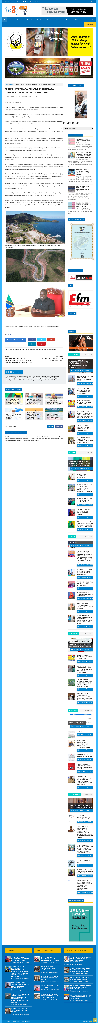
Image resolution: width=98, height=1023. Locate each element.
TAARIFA (79, 731)
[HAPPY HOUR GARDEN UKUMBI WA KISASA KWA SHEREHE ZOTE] (71, 406)
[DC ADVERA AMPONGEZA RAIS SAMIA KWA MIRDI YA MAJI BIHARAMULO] (71, 598)
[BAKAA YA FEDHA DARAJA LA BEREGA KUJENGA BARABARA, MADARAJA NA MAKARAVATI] (71, 575)
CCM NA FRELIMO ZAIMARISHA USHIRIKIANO (82, 475)
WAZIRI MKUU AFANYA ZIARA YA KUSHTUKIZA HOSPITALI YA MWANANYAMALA (34, 401)
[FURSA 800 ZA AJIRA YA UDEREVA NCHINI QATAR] (71, 760)
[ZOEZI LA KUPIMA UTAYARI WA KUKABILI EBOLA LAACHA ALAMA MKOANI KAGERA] (71, 431)
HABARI (12, 84)
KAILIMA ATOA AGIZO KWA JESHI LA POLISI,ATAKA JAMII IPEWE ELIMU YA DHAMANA (85, 440)
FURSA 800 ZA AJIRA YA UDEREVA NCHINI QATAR (84, 755)
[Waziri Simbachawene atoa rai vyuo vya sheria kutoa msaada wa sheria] (71, 875)
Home (7, 1)
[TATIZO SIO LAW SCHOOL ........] (71, 866)
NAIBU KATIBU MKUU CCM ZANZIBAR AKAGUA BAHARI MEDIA (85, 500)
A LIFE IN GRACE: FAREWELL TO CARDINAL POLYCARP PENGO (20, 1010)
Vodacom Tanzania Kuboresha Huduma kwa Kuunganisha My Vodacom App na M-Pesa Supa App (84, 766)
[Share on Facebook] (32, 339)
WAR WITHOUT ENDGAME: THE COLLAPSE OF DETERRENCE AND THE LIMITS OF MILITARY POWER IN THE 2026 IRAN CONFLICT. (20, 998)
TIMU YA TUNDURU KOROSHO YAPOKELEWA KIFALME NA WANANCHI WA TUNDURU (84, 391)
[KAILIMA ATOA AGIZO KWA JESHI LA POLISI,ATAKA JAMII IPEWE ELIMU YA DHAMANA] (71, 443)
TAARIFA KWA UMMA (77, 723)
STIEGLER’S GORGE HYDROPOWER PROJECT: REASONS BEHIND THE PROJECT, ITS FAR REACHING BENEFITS (84, 683)
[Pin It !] (41, 344)
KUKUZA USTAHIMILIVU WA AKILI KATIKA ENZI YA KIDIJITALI (80, 806)
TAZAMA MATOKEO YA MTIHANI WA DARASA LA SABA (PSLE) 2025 (83, 204)
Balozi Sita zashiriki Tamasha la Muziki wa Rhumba (48, 968)
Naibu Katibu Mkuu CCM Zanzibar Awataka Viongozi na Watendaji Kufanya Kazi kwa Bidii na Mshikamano (85, 524)
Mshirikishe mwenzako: (14, 339)
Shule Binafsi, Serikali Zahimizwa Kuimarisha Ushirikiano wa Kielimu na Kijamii (80, 987)
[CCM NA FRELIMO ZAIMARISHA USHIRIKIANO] (71, 480)
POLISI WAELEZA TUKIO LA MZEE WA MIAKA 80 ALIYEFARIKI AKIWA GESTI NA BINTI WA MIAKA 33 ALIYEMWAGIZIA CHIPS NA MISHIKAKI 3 (79, 362)
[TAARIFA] (71, 737)
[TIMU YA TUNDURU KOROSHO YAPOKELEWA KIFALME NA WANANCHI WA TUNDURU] (71, 394)
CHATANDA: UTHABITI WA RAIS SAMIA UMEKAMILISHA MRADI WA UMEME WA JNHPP (13, 401)
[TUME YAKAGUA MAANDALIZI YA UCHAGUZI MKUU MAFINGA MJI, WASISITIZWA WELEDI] (71, 746)
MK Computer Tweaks (34, 1)
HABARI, (35, 96)
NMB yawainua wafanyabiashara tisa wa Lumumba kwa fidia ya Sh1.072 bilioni (80, 996)
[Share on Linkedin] (32, 344)
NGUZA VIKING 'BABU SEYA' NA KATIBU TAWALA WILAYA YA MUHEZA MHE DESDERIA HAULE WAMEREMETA (85, 669)
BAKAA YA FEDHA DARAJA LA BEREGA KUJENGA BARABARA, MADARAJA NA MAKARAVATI (85, 572)
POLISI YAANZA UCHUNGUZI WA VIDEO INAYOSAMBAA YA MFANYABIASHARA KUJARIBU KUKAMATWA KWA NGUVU (84, 780)
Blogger (50, 426)
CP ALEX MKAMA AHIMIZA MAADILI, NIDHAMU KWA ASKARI (54, 402)
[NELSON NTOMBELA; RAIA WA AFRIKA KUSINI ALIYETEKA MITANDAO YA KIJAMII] (71, 382)
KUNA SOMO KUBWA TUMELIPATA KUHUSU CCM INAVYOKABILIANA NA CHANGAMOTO (20, 985)
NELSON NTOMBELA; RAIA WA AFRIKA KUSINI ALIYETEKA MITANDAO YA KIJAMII (85, 378)
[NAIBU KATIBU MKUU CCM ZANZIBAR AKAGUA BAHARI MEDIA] (71, 504)
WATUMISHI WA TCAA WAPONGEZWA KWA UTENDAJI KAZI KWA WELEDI (82, 172)
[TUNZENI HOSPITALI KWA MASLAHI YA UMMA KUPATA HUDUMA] (71, 587)
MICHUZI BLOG (9, 1021)
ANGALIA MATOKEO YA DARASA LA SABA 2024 (83, 140)
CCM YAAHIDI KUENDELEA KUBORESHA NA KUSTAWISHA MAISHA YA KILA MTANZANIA (80, 463)
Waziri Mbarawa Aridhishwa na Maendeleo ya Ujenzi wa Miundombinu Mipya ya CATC (80, 969)
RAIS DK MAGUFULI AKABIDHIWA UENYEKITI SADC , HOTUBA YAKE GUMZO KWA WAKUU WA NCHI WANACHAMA (85, 415)
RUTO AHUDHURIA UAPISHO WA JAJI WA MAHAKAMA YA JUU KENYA (50, 958)
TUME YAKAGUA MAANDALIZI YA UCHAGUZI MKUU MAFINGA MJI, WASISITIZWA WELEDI (83, 744)
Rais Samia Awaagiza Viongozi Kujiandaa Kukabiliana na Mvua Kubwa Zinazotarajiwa (53, 416)
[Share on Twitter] (41, 339)
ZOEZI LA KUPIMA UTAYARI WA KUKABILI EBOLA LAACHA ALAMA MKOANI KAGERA (84, 428)
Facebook (59, 426)
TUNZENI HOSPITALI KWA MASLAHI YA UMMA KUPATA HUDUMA (85, 583)
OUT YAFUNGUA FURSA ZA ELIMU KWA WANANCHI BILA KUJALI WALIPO (13, 416)
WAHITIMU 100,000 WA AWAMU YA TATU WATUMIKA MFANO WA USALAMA (83, 189)
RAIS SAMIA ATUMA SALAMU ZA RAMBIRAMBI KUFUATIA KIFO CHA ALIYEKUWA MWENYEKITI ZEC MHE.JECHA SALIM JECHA (85, 619)
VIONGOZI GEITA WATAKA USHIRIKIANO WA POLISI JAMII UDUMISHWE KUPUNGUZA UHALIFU (34, 416)
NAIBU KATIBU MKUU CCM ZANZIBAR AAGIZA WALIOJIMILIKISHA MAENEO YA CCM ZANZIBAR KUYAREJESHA (85, 488)
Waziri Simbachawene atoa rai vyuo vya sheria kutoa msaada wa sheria (85, 871)
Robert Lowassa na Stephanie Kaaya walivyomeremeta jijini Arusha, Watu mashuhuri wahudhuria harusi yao (84, 697)
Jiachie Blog (13, 1)
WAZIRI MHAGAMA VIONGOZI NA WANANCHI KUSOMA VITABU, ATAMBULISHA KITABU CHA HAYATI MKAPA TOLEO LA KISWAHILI (85, 849)
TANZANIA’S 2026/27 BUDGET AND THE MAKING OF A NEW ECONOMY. (83, 512)
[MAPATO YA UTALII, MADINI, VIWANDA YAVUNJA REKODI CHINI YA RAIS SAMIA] (71, 609)
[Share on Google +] (51, 339)
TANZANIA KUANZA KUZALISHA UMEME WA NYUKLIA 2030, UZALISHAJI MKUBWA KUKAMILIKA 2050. (80, 959)
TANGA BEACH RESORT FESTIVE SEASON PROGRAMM (80, 645)
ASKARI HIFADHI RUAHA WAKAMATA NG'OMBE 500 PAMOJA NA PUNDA (49, 995)
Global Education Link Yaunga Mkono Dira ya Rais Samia (79, 978)
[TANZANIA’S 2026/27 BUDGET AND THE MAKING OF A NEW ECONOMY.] (71, 515)
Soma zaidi (88, 354)
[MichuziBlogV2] (16, 9)
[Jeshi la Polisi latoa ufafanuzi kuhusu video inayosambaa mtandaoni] (71, 821)
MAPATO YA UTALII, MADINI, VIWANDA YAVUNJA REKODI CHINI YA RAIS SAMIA (85, 606)
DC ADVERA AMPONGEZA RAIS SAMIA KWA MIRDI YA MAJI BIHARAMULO (85, 594)
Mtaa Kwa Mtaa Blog (22, 1)
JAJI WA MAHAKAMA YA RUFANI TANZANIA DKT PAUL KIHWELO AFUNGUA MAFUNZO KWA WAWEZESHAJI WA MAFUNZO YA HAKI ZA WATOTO (85, 885)
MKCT (91, 1021)
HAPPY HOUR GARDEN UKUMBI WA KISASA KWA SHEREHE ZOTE (84, 402)
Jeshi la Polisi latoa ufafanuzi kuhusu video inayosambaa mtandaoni (84, 817)
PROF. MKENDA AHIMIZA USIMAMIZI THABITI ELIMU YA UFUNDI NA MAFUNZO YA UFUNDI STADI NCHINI (84, 155)
